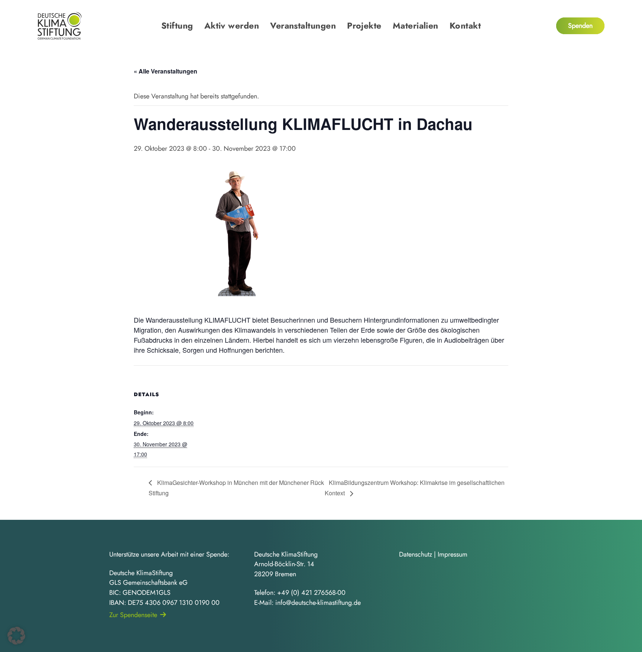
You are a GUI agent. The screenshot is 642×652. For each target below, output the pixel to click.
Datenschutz (415, 554)
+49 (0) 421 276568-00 (311, 592)
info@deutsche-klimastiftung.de (318, 602)
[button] (16, 635)
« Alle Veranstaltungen (165, 71)
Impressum (452, 554)
